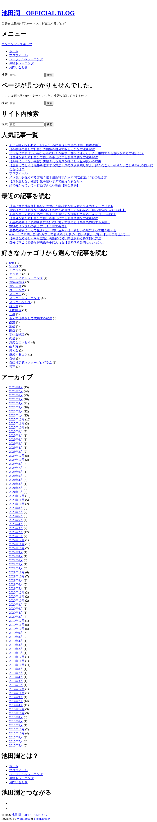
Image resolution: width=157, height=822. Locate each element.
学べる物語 (17, 334)
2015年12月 (17, 729)
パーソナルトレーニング (26, 59)
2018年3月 (16, 681)
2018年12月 (17, 657)
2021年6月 (16, 584)
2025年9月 (16, 431)
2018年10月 (17, 665)
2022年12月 (17, 540)
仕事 (12, 314)
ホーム (13, 51)
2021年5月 (16, 588)
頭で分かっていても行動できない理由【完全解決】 (44, 185)
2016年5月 (16, 725)
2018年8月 (16, 669)
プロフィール (18, 55)
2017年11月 (17, 693)
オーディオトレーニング (26, 278)
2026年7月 (16, 391)
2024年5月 (16, 475)
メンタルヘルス (20, 302)
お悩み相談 (17, 282)
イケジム (15, 270)
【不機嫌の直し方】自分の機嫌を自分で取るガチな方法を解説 (52, 149)
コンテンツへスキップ (17, 44)
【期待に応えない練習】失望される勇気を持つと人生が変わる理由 (55, 161)
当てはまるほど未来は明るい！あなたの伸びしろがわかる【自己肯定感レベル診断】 (67, 210)
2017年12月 (17, 689)
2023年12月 (17, 496)
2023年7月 (16, 512)
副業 (12, 322)
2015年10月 (17, 733)
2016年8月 (16, 717)
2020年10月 (17, 600)
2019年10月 (17, 628)
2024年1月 (16, 492)
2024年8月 (16, 463)
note (11, 262)
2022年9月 (16, 552)
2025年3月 (16, 451)
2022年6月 (16, 560)
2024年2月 (16, 487)
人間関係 (15, 310)
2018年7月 (16, 673)
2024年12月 (17, 455)
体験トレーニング (21, 63)
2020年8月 (16, 604)
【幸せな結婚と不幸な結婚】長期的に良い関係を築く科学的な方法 (55, 238)
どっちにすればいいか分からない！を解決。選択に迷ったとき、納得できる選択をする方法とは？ (76, 153)
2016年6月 (16, 721)
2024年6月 (16, 471)
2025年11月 (17, 423)
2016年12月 (17, 709)
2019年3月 (16, 644)
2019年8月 (16, 636)
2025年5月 (16, 443)
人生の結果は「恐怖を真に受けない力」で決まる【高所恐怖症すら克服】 (59, 222)
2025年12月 (17, 419)
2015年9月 (16, 737)
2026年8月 (16, 387)
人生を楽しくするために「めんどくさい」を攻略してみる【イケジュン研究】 (62, 214)
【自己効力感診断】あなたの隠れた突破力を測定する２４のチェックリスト (61, 206)
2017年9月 (16, 697)
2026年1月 (16, 415)
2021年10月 (17, 576)
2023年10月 (17, 504)
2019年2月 (16, 648)
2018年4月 (16, 677)
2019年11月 (17, 624)
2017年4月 (16, 705)
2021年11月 (17, 572)
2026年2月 (16, 411)
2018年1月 (16, 685)
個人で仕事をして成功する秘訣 (30, 318)
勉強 (12, 326)
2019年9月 (16, 632)
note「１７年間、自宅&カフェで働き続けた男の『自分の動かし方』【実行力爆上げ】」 (69, 234)
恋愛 (12, 338)
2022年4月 (16, 568)
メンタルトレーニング (24, 298)
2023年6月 (16, 516)
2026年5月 (16, 399)
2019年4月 (16, 640)
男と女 (13, 350)
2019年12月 (17, 620)
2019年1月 (16, 652)
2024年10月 (17, 459)
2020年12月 (17, 592)
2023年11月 (17, 500)
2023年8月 (16, 508)
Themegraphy (42, 818)
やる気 (13, 306)
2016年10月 (17, 713)
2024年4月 (16, 479)
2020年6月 (16, 608)
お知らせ (15, 286)
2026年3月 (16, 407)
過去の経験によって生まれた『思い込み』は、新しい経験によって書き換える (62, 230)
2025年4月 (16, 447)
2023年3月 (16, 528)
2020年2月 (16, 616)
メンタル (15, 294)
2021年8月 (16, 580)
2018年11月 (17, 661)
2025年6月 (16, 439)
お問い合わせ (18, 67)
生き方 (13, 346)
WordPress (23, 818)
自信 (12, 358)
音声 (12, 366)
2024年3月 (16, 483)
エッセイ (15, 274)
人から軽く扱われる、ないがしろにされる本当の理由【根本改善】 (55, 145)
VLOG (13, 266)
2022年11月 (17, 544)
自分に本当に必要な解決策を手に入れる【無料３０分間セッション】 (56, 242)
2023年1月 (16, 536)
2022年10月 (17, 548)
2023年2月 (16, 532)
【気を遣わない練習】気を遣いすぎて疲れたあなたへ (46, 181)
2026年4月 (16, 403)
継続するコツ (18, 354)
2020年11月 (17, 596)
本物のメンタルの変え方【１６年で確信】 (38, 226)
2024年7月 (16, 467)
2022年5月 (16, 564)
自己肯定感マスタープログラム (30, 362)
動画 (12, 330)
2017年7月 (16, 701)
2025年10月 (17, 427)
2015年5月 (16, 745)
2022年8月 (16, 556)
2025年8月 (16, 435)
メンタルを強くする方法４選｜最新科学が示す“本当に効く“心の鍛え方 (58, 177)
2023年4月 (16, 524)
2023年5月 (16, 520)
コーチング (17, 290)
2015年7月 (16, 741)
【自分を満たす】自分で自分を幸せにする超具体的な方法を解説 (53, 157)
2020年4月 (16, 612)
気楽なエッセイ (20, 342)
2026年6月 (16, 395)
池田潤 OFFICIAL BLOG (38, 13)
